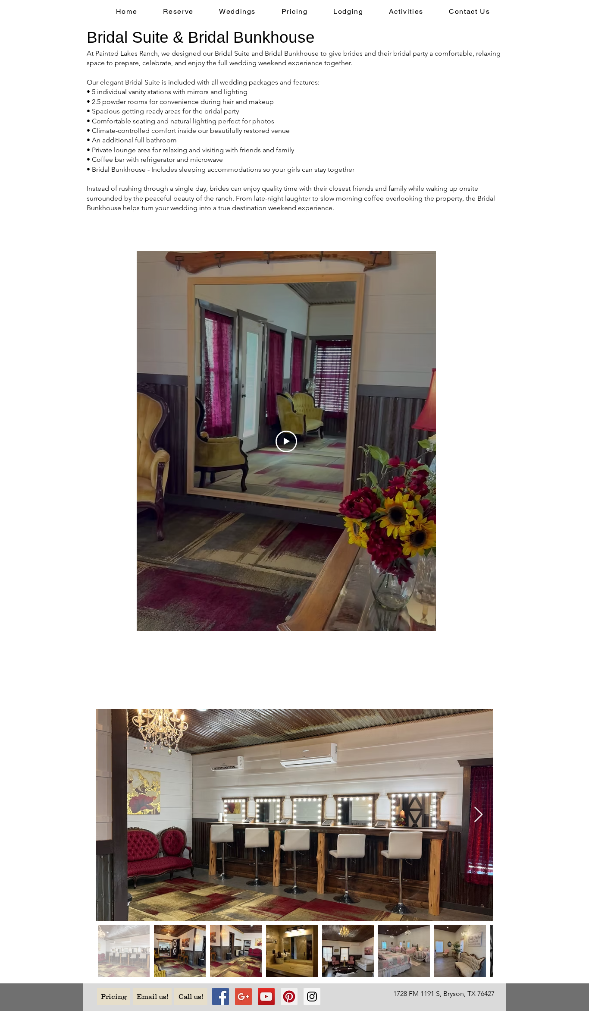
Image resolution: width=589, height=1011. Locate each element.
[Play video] (286, 441)
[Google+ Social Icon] (243, 996)
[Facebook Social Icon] (220, 996)
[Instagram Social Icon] (312, 996)
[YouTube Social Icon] (266, 996)
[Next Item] (478, 814)
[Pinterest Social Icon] (289, 996)
